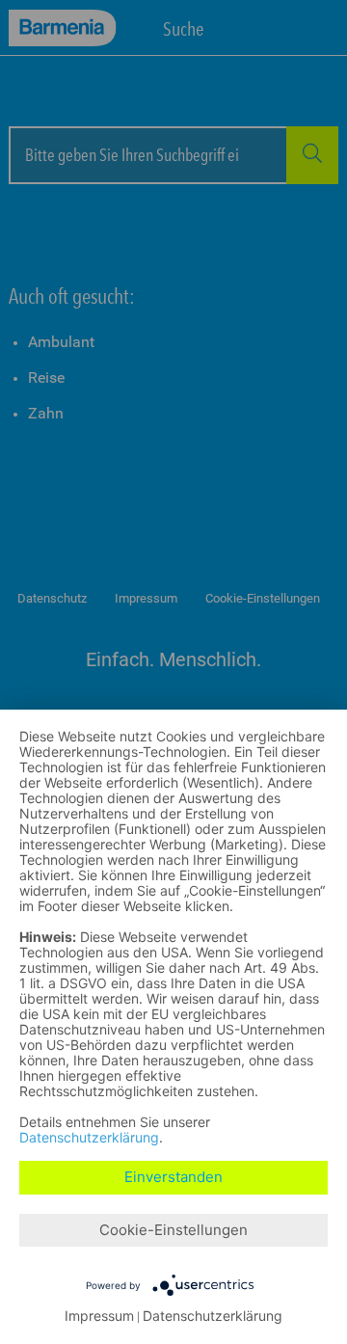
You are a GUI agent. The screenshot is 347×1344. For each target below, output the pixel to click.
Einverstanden (173, 1177)
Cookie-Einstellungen (173, 1230)
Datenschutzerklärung (89, 1137)
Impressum (99, 1316)
